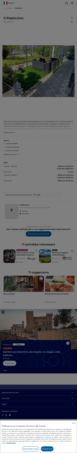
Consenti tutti (47, 449)
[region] (38, 436)
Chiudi (73, 423)
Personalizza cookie (30, 449)
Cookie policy (11, 443)
